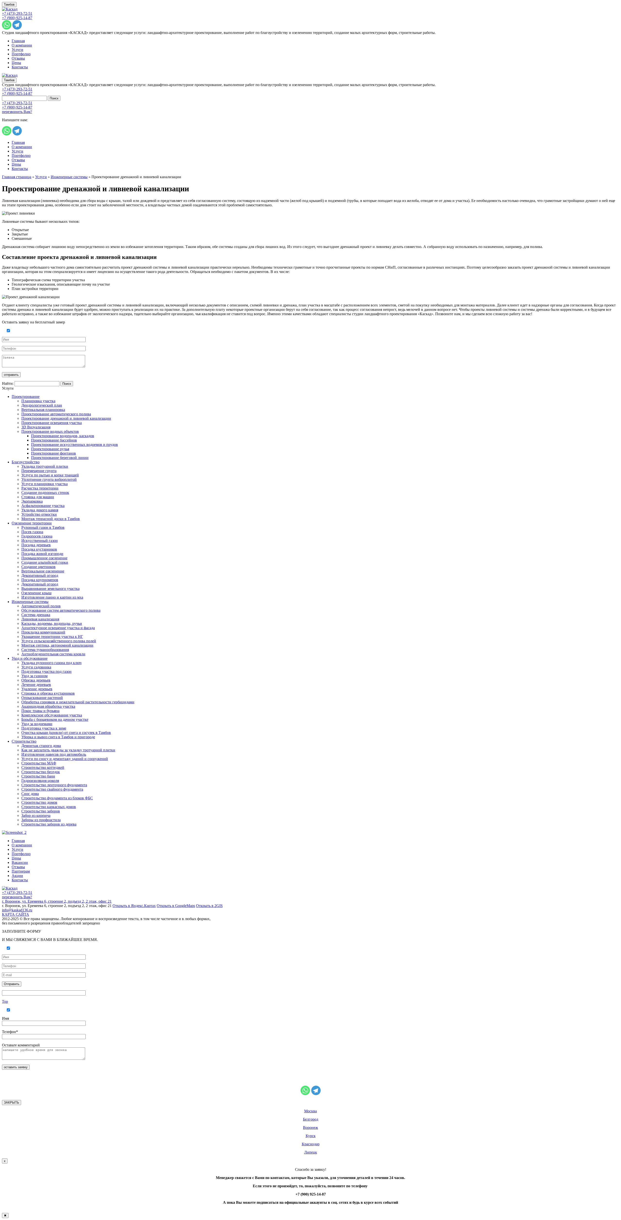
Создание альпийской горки (44, 562)
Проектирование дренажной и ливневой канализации (66, 418)
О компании (22, 45)
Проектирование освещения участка (51, 423)
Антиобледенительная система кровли (53, 654)
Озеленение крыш (36, 593)
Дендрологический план (41, 405)
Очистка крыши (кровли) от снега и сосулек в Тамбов (66, 732)
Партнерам (21, 871)
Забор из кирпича (35, 815)
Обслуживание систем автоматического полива (60, 610)
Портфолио (21, 54)
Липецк (310, 1152)
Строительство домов (39, 802)
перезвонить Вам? (17, 112)
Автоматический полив (41, 606)
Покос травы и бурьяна (40, 711)
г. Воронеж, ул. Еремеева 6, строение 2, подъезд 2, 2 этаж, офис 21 (57, 901)
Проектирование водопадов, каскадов (62, 436)
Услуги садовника (36, 667)
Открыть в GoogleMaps (176, 906)
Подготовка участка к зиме (43, 728)
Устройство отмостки (39, 514)
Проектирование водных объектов (50, 431)
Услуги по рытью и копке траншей (50, 475)
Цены (16, 63)
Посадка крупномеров (39, 580)
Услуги (17, 50)
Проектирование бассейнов (54, 440)
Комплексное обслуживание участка (51, 715)
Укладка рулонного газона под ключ (51, 663)
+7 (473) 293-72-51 (17, 13)
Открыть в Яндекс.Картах (134, 906)
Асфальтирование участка (43, 506)
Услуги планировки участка (44, 484)
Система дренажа (35, 615)
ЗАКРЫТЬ (11, 1102)
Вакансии (20, 862)
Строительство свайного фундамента (52, 789)
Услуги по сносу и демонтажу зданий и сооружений (64, 759)
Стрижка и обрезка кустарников (48, 693)
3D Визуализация (35, 427)
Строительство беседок (40, 772)
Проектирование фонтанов (53, 453)
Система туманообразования (45, 650)
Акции (17, 876)
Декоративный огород (39, 575)
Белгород (310, 1119)
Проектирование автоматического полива (56, 414)
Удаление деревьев (36, 689)
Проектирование (26, 396)
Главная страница (16, 177)
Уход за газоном (34, 676)
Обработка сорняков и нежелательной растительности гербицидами (77, 702)
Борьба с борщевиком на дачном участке (54, 719)
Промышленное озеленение (44, 558)
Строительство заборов (40, 811)
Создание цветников (38, 567)
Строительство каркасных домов (48, 807)
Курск (311, 1136)
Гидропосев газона (36, 536)
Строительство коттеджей (42, 767)
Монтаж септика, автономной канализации (57, 645)
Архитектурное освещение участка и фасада (58, 628)
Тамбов (9, 4)
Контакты (20, 67)
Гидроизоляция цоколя (40, 781)
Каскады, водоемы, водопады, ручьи (51, 623)
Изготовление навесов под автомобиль (53, 754)
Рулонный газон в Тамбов (43, 527)
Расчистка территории (39, 488)
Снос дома (30, 794)
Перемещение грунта (39, 471)
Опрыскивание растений (42, 698)
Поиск (54, 98)
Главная (18, 41)
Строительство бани (38, 776)
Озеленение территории (32, 523)
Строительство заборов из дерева (48, 824)
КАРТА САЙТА (15, 914)
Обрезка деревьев (35, 680)
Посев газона (32, 532)
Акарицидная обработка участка (48, 706)
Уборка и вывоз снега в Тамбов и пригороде (58, 737)
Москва (310, 1111)
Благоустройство (26, 462)
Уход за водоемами (36, 724)
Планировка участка (38, 401)
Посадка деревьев (36, 545)
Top (5, 1001)
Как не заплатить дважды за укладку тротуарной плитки (68, 750)
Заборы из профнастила (41, 820)
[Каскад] (9, 9)
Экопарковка (32, 501)
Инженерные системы (69, 177)
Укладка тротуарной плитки (44, 466)
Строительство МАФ (38, 763)
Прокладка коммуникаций (43, 632)
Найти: (8, 383)
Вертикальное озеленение (42, 571)
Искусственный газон (39, 540)
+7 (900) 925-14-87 (17, 18)
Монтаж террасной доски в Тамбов (50, 519)
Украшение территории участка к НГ (52, 636)
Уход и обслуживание (30, 658)
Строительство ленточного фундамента (54, 785)
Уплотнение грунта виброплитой (49, 479)
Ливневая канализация (40, 619)
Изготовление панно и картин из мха (52, 597)
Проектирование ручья (50, 449)
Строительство (24, 741)
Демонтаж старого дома (41, 746)
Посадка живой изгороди (42, 554)
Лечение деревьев (36, 684)
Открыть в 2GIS (209, 906)
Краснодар (310, 1144)
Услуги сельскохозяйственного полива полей (58, 641)
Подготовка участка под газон (46, 671)
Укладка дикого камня (39, 510)
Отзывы (18, 58)
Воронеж (310, 1127)
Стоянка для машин (37, 497)
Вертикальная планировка (43, 410)
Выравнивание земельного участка (50, 588)
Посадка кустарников (39, 549)
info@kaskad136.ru (17, 910)
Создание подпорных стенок (45, 492)
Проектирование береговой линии (60, 458)
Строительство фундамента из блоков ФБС (57, 798)
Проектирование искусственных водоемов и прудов (74, 444)
